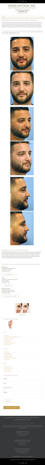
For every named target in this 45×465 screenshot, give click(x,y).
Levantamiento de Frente (8, 338)
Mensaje (5, 392)
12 (35, 31)
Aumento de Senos (7, 366)
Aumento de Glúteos (8, 354)
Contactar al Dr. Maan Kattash (20, 419)
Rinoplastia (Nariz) (7, 339)
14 (41, 31)
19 (15, 33)
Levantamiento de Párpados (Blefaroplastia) (12, 336)
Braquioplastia (7, 359)
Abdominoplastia (7, 353)
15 (3, 33)
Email (4, 383)
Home (6, 417)
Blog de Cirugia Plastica (34, 417)
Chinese (26, 13)
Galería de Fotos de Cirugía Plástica (22, 417)
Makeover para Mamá (8, 356)
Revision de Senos (7, 369)
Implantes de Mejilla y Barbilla (9, 342)
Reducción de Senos (7, 371)
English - (19, 13)
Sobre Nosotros (11, 417)
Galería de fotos (22, 314)
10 (29, 31)
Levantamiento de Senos (8, 368)
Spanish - (22, 13)
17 (9, 33)
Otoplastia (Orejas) (7, 341)
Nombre (5, 378)
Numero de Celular (7, 387)
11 (32, 31)
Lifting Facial (6, 335)
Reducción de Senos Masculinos (10, 357)
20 (18, 33)
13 (38, 31)
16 (6, 33)
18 (12, 33)
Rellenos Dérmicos (7, 344)
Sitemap (28, 419)
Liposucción (6, 351)
